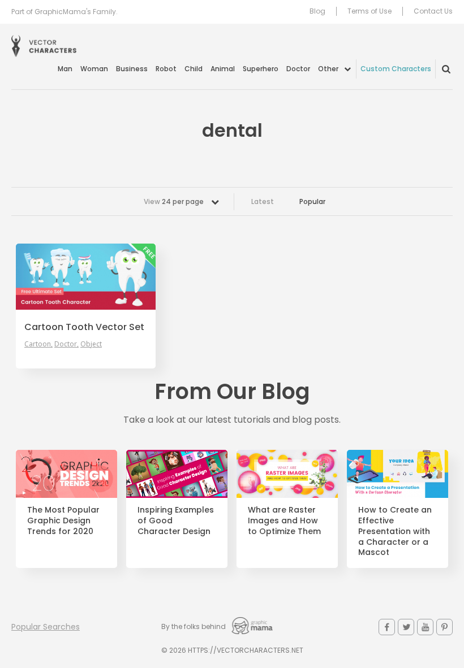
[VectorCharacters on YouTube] (425, 627)
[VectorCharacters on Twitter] (406, 627)
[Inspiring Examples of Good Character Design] (176, 474)
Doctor (298, 68)
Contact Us (433, 11)
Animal (222, 68)
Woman (94, 68)
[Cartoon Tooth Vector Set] (86, 277)
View (174, 201)
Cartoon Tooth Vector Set (84, 327)
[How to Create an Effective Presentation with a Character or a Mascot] (397, 474)
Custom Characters (395, 68)
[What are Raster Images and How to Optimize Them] (287, 474)
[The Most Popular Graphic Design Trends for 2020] (66, 474)
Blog (317, 11)
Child (193, 68)
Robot (166, 68)
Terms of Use (369, 11)
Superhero (260, 68)
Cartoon (37, 344)
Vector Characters (43, 46)
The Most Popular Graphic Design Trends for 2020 (63, 521)
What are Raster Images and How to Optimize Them (284, 521)
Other (328, 68)
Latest (262, 201)
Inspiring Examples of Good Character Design (176, 521)
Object (91, 344)
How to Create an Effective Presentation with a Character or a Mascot (395, 531)
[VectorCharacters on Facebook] (387, 627)
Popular (312, 201)
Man (65, 68)
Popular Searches (45, 626)
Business (132, 68)
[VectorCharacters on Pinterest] (444, 627)
